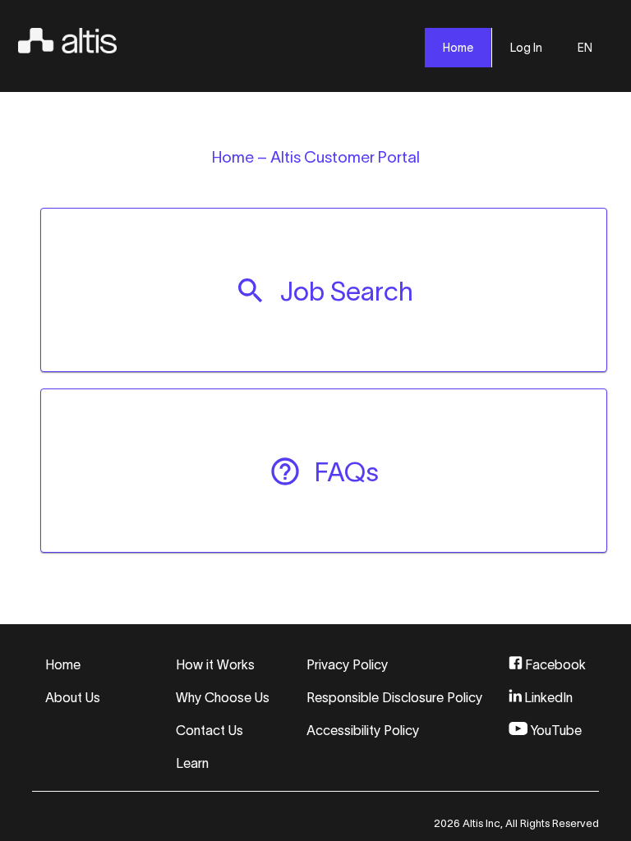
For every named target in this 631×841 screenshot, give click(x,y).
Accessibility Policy (362, 730)
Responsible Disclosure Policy (394, 697)
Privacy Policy (347, 664)
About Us (72, 697)
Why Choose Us (222, 697)
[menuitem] (323, 290)
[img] (67, 37)
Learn (192, 763)
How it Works (215, 664)
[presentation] (458, 47)
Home (63, 664)
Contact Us (209, 730)
